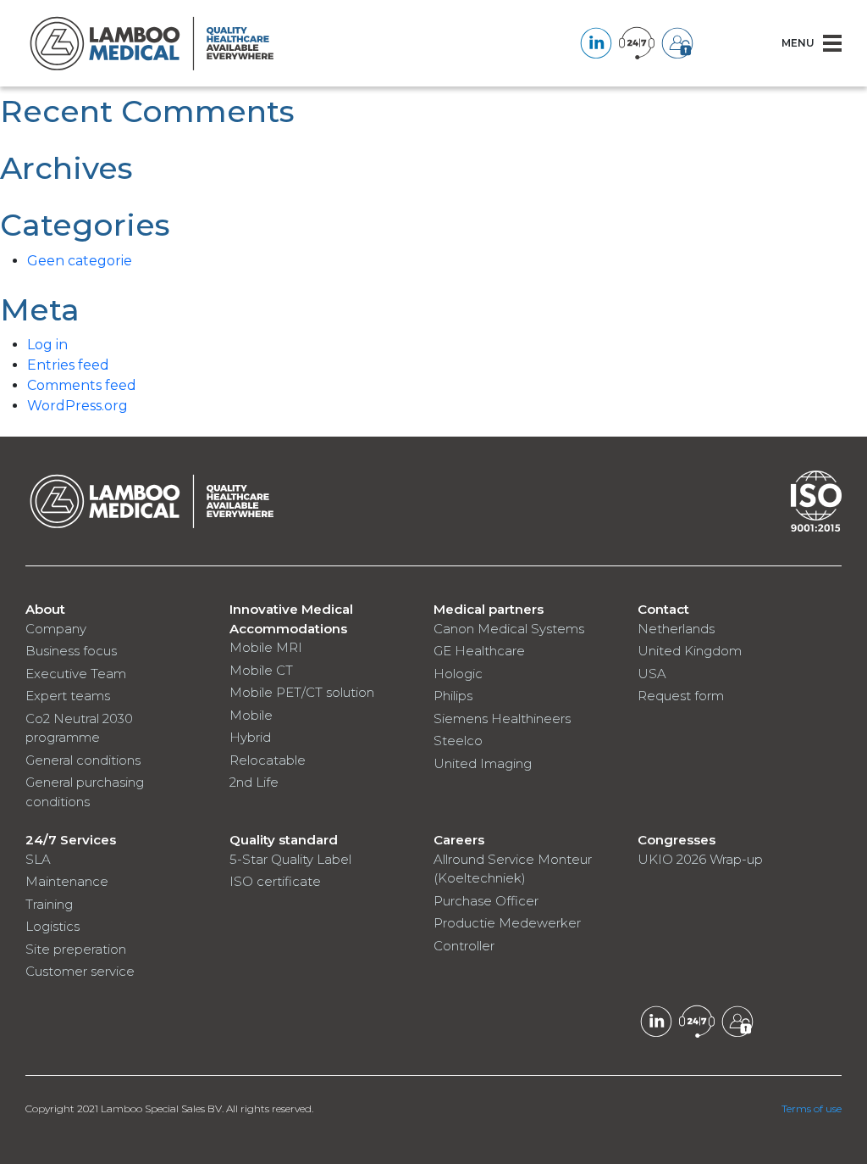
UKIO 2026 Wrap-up (700, 859)
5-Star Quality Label (290, 859)
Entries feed (68, 365)
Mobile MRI (265, 647)
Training (49, 904)
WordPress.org (77, 406)
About (45, 609)
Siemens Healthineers (502, 718)
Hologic (458, 674)
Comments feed (81, 385)
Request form (681, 696)
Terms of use (811, 1108)
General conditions (83, 760)
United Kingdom (690, 651)
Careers (459, 840)
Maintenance (66, 881)
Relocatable (267, 760)
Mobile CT (261, 670)
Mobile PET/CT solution (301, 692)
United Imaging (483, 763)
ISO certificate (275, 881)
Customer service (80, 971)
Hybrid (250, 737)
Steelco (458, 740)
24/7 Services (70, 840)
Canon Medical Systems (509, 629)
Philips (453, 696)
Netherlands (676, 629)
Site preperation (75, 949)
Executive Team (75, 674)
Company (55, 629)
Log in (47, 345)
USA (652, 674)
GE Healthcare (479, 651)
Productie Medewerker (507, 923)
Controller (464, 946)
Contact (663, 609)
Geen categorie (79, 261)
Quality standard (283, 840)
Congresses (676, 840)
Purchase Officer (486, 901)
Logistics (52, 926)
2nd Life (254, 782)
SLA (38, 859)
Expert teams (67, 696)
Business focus (71, 651)
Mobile (251, 715)
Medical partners (489, 609)
